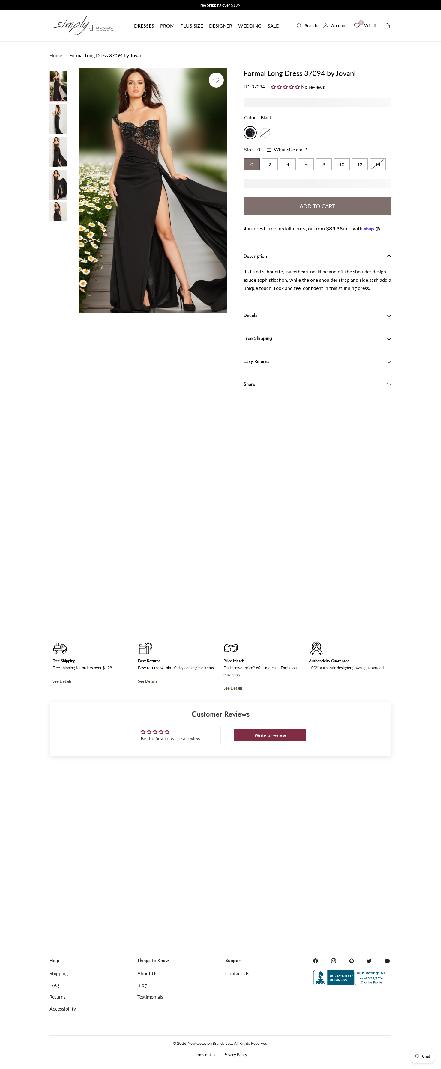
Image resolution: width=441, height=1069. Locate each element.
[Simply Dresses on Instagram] (333, 961)
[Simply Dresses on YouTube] (387, 961)
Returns (58, 996)
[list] (59, 146)
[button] (144, 25)
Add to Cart (317, 206)
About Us (147, 973)
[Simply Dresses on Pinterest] (351, 961)
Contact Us (237, 973)
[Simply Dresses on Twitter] (369, 961)
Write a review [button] (270, 735)
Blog (142, 985)
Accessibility (63, 1008)
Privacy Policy (235, 1054)
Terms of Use (205, 1054)
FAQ (54, 985)
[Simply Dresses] (83, 25)
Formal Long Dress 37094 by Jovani (106, 55)
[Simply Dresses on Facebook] (315, 961)
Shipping (59, 973)
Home (56, 55)
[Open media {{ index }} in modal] (153, 190)
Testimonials (150, 996)
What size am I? (290, 149)
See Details (62, 681)
